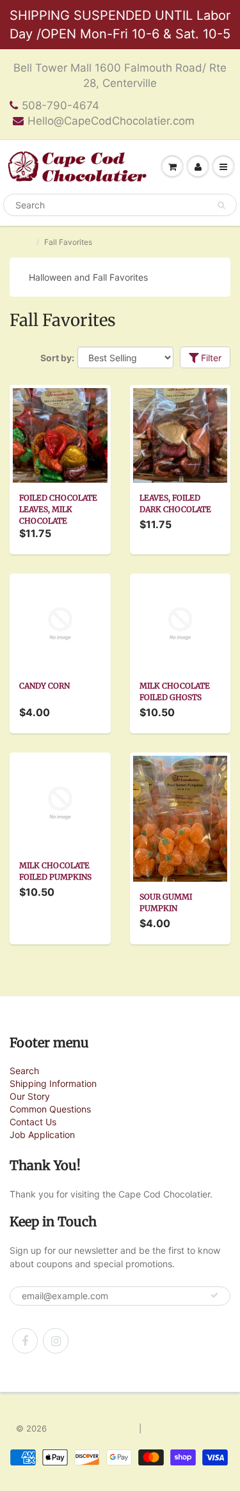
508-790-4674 (60, 105)
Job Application (42, 1134)
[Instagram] (55, 1341)
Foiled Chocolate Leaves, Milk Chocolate (58, 509)
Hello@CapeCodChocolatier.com (111, 120)
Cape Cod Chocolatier (92, 1428)
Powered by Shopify (184, 1428)
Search (24, 1070)
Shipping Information (53, 1083)
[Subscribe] (214, 1295)
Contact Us (33, 1121)
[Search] (221, 205)
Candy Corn (44, 686)
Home (20, 242)
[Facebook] (25, 1341)
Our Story (30, 1096)
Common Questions (50, 1109)
